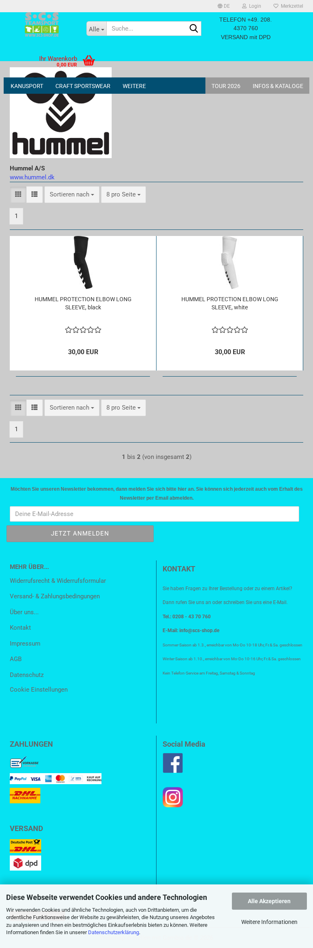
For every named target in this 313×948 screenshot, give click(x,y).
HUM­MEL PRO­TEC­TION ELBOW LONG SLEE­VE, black (83, 303)
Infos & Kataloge (278, 86)
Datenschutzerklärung (113, 932)
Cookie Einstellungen (39, 689)
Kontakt (20, 627)
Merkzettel (290, 6)
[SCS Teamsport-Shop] (42, 24)
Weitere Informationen (269, 922)
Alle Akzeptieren (269, 901)
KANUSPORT (27, 86)
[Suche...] (193, 29)
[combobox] (71, 194)
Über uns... (24, 612)
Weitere (134, 86)
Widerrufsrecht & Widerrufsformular (58, 580)
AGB (16, 659)
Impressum (25, 643)
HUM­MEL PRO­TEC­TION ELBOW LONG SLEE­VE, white (229, 303)
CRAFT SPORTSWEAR (82, 86)
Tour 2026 (226, 86)
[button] (224, 6)
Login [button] (254, 6)
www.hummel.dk (32, 177)
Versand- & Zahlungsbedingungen (55, 596)
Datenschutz (27, 675)
